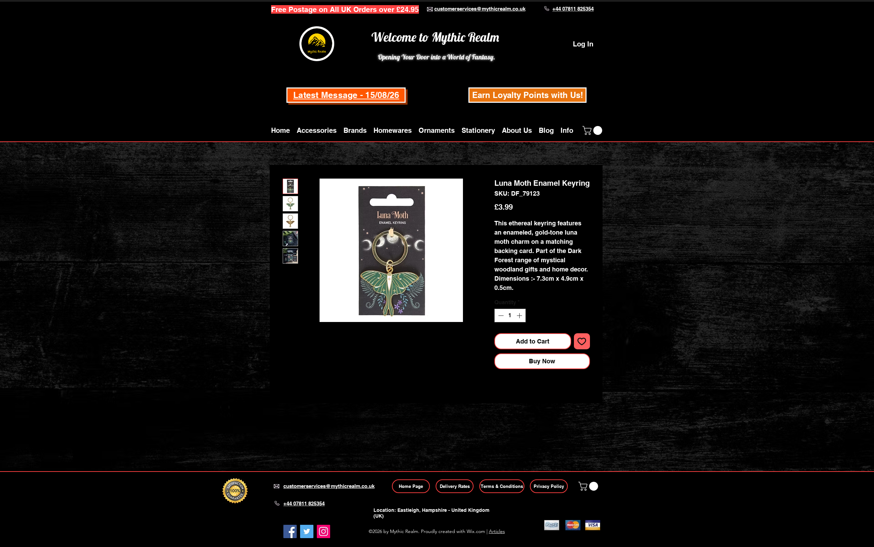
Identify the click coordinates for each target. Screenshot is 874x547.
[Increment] (520, 315)
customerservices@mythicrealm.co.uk (479, 9)
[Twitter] (306, 531)
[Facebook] (290, 531)
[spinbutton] (510, 315)
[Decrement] (500, 315)
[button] (316, 130)
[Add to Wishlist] (582, 341)
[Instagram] (323, 531)
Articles (497, 531)
